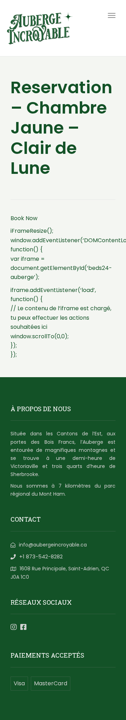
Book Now (23, 218)
